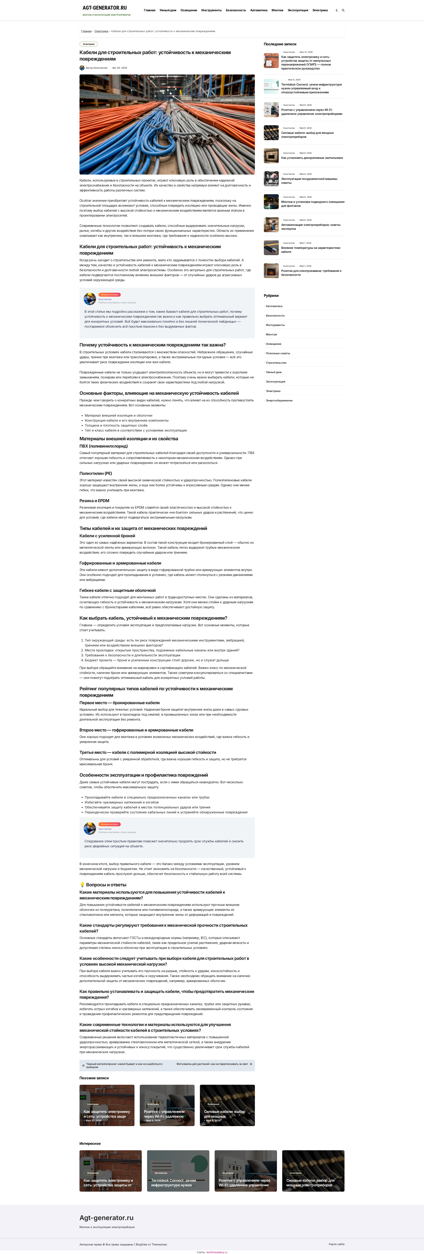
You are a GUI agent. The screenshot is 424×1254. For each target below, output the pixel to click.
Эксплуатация (298, 10)
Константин (289, 52)
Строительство (276, 362)
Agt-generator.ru (107, 1218)
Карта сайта (336, 1244)
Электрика (320, 10)
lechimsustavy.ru (217, 1252)
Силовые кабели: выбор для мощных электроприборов (224, 1116)
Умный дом (167, 10)
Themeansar (159, 1244)
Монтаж (277, 10)
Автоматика (258, 10)
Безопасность (236, 10)
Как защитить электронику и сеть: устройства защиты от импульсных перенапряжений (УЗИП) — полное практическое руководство (306, 62)
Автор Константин (96, 67)
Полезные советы (278, 353)
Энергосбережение (279, 400)
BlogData (141, 1244)
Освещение (189, 10)
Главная (149, 10)
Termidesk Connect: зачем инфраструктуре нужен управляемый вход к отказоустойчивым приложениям (311, 88)
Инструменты (211, 10)
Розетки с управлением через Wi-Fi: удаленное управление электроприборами (244, 1185)
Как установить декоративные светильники (312, 158)
